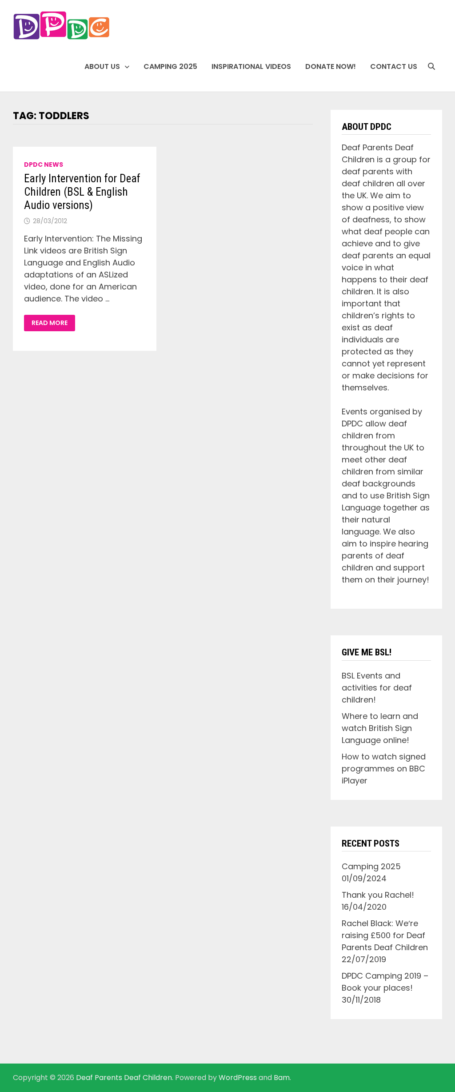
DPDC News (43, 164)
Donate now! (330, 66)
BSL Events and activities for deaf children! (377, 687)
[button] (61, 25)
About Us (102, 66)
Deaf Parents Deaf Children (124, 1077)
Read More (53, 323)
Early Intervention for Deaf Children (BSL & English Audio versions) (82, 192)
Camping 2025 (170, 66)
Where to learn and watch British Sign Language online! (380, 728)
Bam (282, 1077)
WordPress (238, 1077)
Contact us (393, 66)
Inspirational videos (251, 66)
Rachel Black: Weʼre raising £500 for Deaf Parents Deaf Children (385, 935)
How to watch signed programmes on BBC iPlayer (384, 768)
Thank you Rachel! (378, 894)
